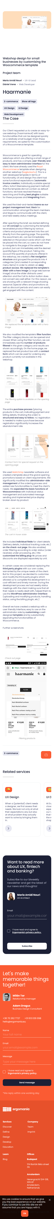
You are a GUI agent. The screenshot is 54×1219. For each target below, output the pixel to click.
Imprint (31, 1131)
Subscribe (27, 946)
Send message (27, 1082)
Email (10, 910)
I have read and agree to (26, 931)
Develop (7, 1141)
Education (8, 1146)
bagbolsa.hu (29, 172)
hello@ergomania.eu (14, 1021)
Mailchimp (17, 472)
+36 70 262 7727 (11, 1018)
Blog (5, 1159)
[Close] (50, 1200)
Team (30, 1126)
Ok (24, 1213)
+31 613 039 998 (33, 1018)
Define (6, 1131)
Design (6, 1136)
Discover (7, 1126)
